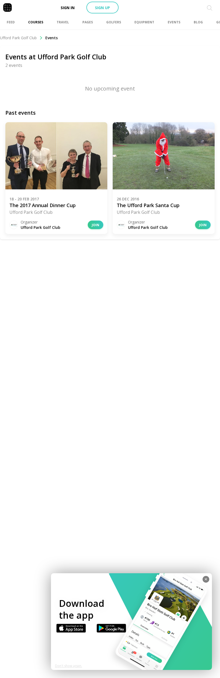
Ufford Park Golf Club (18, 37)
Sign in (68, 7)
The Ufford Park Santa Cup (148, 205)
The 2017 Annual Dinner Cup (42, 205)
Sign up (102, 7)
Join (95, 225)
